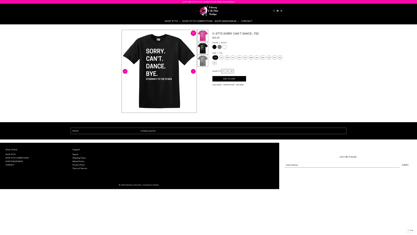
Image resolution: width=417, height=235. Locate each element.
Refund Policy (78, 161)
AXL (262, 57)
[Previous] (125, 71)
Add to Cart (229, 79)
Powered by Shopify (151, 185)
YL (233, 57)
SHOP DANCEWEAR (14, 161)
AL (257, 57)
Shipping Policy (79, 158)
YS (221, 57)
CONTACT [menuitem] (246, 21)
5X (215, 63)
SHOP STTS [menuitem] (172, 21)
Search (76, 154)
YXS (215, 57)
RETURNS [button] (240, 85)
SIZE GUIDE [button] (216, 85)
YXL (239, 57)
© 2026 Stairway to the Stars (130, 185)
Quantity (216, 71)
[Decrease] (223, 71)
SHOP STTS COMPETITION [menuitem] (197, 21)
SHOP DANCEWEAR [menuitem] (226, 21)
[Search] (274, 11)
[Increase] (232, 71)
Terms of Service (80, 168)
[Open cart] (281, 11)
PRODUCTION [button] (228, 85)
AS (245, 57)
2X (269, 57)
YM (227, 57)
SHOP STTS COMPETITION (17, 158)
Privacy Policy (79, 165)
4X (280, 57)
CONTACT (10, 165)
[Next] (193, 71)
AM (251, 57)
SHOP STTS (11, 154)
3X (274, 57)
